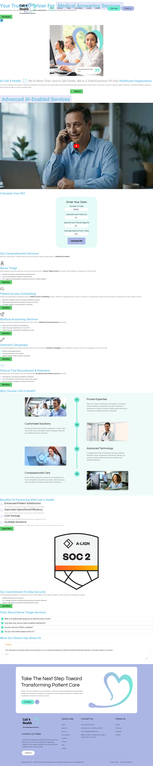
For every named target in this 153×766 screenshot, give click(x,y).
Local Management (78, 762)
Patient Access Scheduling (39, 297)
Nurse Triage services (51, 271)
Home (52, 8)
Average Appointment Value (76, 231)
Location (88, 8)
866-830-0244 (44, 740)
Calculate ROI (76, 241)
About (69, 8)
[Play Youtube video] (76, 146)
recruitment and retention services (48, 373)
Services (60, 8)
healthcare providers (62, 256)
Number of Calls (76, 206)
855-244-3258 (38, 747)
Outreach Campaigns (53, 348)
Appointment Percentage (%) (76, 223)
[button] (60, 8)
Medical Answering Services (49, 322)
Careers (97, 8)
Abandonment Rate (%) (76, 214)
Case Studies (78, 8)
